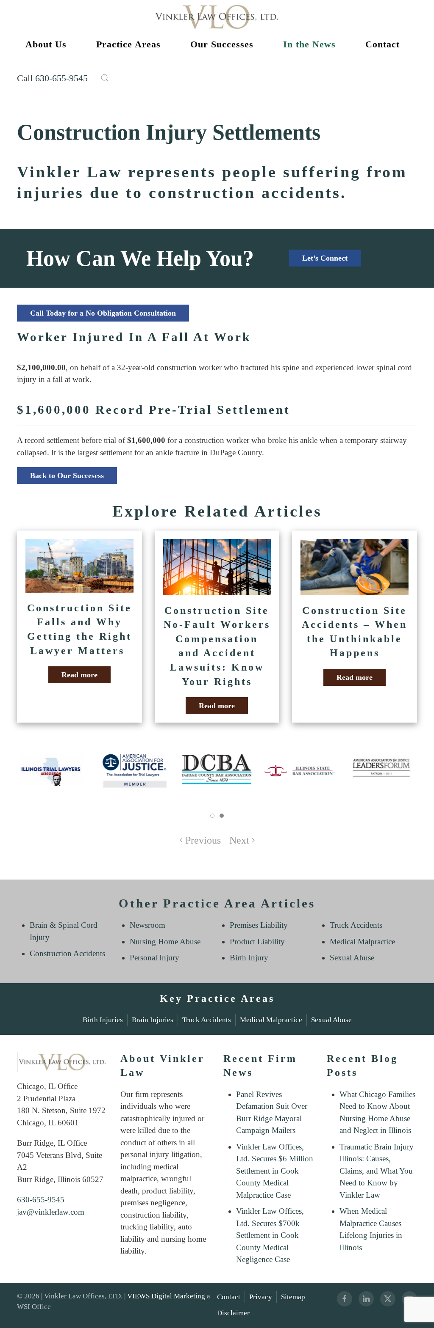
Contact (228, 1297)
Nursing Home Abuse (165, 941)
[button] (104, 77)
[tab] (212, 816)
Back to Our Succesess (67, 475)
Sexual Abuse (352, 957)
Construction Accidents (67, 953)
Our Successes (221, 44)
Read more (79, 675)
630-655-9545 (61, 78)
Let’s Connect (325, 258)
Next (239, 840)
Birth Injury (249, 957)
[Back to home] (217, 16)
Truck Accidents (356, 925)
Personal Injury (154, 957)
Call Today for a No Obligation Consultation (103, 313)
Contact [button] (382, 44)
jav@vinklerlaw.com (50, 1211)
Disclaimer (233, 1313)
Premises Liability (259, 925)
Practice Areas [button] (128, 44)
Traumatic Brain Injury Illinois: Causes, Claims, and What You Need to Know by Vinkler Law (376, 1170)
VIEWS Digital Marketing (166, 1296)
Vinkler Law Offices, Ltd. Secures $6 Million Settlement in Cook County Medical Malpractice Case (274, 1170)
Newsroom (147, 925)
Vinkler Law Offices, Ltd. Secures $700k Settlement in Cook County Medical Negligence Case (270, 1235)
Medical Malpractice (362, 941)
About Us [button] (46, 44)
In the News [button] (309, 44)
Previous (203, 840)
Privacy (260, 1297)
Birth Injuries (103, 1020)
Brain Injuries (152, 1020)
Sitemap (293, 1297)
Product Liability (257, 941)
